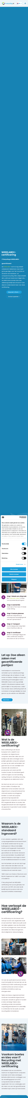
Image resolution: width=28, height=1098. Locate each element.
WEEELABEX (7, 267)
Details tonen (19, 564)
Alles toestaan (14, 569)
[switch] (24, 548)
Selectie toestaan (14, 574)
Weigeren (14, 579)
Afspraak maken (14, 598)
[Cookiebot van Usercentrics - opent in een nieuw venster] (19, 517)
